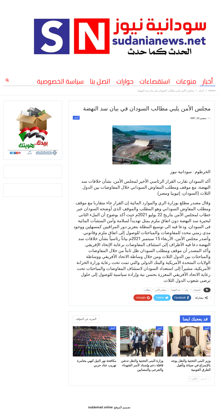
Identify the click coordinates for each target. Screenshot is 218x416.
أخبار (207, 81)
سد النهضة (175, 290)
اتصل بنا (100, 81)
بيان (186, 290)
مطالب (147, 290)
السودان (197, 290)
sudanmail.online (100, 407)
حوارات (124, 81)
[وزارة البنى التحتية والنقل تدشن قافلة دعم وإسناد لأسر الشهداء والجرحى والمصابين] (142, 341)
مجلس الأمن (160, 290)
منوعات (186, 81)
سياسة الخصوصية (60, 81)
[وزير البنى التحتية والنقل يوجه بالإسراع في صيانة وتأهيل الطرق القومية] (189, 341)
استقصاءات (155, 81)
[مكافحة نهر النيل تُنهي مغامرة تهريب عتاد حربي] (94, 341)
